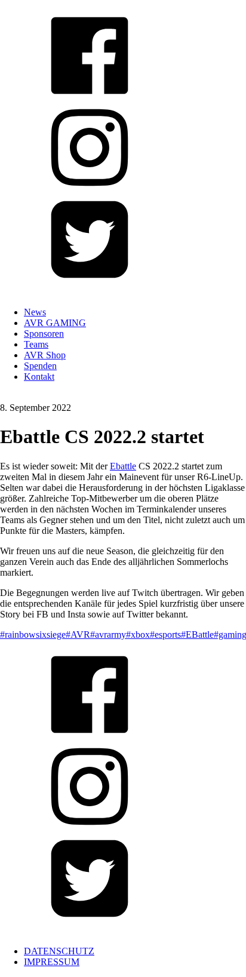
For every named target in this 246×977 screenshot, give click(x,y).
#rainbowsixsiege (33, 634)
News (35, 312)
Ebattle (123, 466)
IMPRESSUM (51, 962)
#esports (165, 634)
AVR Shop (45, 355)
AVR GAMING (55, 323)
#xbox (138, 634)
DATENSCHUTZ (59, 951)
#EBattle (197, 634)
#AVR (78, 634)
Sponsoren (44, 333)
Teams (36, 344)
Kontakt (39, 376)
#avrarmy (108, 634)
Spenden (40, 366)
